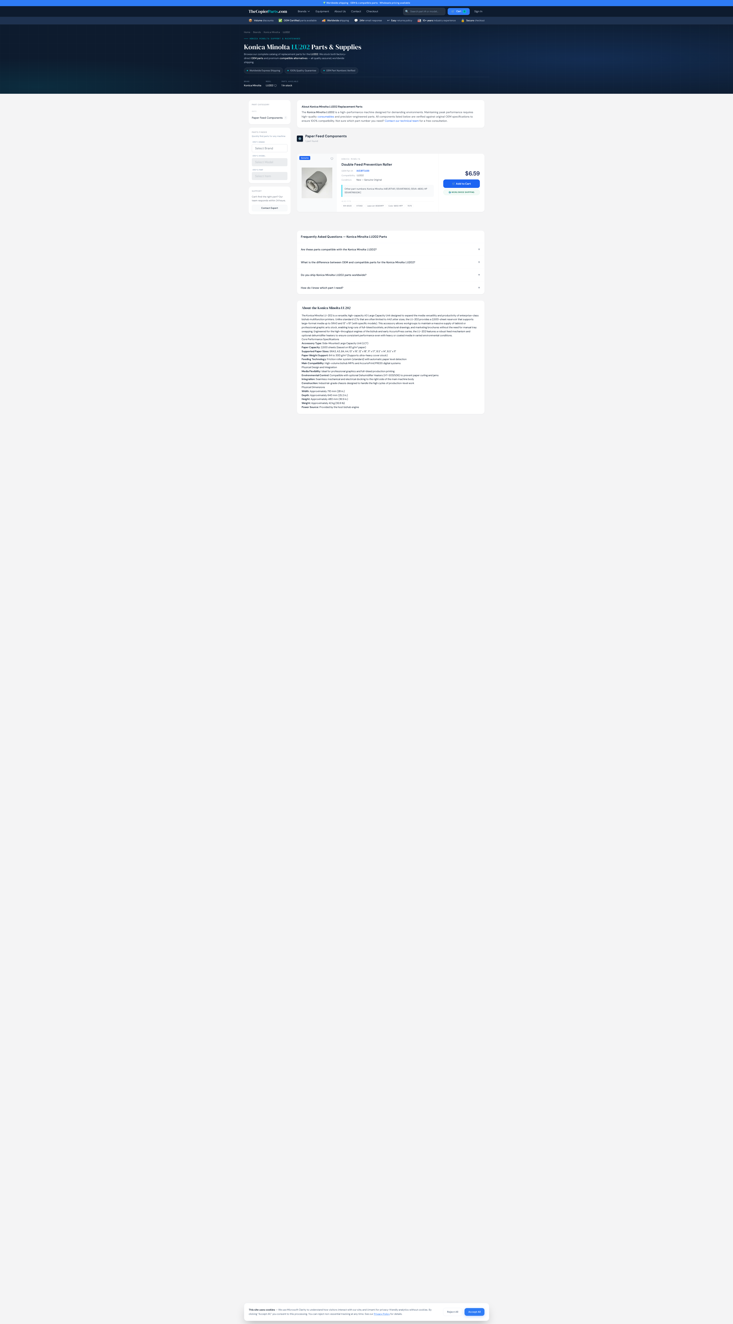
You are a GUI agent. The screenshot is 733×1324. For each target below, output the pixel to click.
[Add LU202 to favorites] (275, 85)
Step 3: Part (258, 170)
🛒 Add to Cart (461, 183)
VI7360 (359, 206)
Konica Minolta (272, 32)
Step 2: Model (259, 156)
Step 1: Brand (259, 142)
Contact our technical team (402, 121)
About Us (340, 11)
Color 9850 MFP (395, 206)
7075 (409, 206)
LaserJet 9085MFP (375, 206)
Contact (356, 11)
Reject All (452, 1311)
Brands (302, 11)
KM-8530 (347, 206)
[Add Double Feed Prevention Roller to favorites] (332, 158)
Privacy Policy (382, 1314)
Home (247, 32)
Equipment (322, 11)
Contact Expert (269, 208)
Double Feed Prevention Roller (366, 164)
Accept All (474, 1311)
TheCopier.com (268, 11)
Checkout (372, 11)
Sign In (478, 11)
